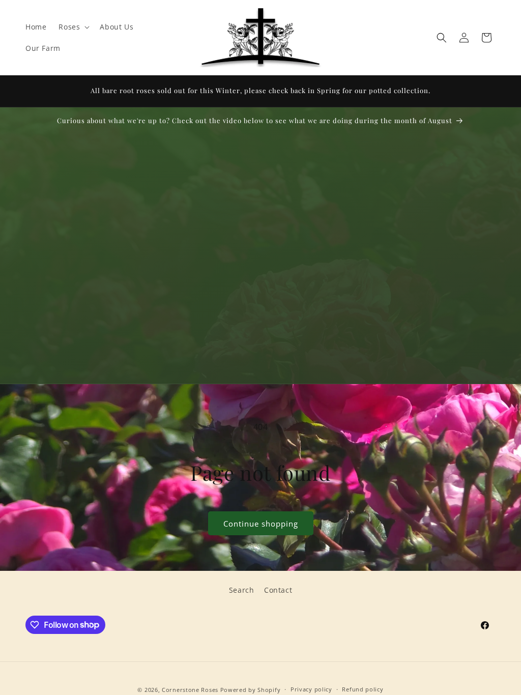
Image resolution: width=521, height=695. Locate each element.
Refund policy (362, 689)
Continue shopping (260, 523)
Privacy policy (311, 689)
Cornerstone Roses (190, 689)
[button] (73, 27)
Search (241, 590)
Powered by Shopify (250, 689)
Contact (278, 590)
